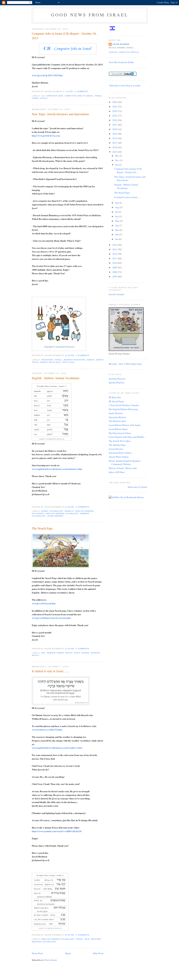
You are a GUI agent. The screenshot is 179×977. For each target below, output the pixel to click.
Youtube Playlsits (117, 378)
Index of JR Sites (117, 472)
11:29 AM (69, 507)
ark (43, 653)
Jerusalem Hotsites (117, 417)
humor (60, 653)
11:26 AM (69, 649)
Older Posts (98, 953)
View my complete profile (124, 52)
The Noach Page (42, 528)
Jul (117, 211)
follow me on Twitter (137, 486)
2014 (115, 244)
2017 (115, 142)
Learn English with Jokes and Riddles (126, 436)
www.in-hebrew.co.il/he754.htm (47, 729)
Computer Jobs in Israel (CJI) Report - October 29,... (128, 170)
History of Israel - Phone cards (123, 468)
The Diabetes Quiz (117, 421)
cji (42, 96)
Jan (117, 239)
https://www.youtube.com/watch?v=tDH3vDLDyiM (56, 831)
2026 (115, 102)
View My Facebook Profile (121, 62)
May (117, 220)
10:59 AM (69, 935)
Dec (117, 155)
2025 (115, 106)
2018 (115, 138)
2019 (115, 133)
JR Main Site (115, 397)
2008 (115, 272)
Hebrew (51, 653)
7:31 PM (69, 91)
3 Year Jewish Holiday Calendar (124, 405)
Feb (117, 234)
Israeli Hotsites (116, 413)
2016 (115, 147)
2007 (115, 276)
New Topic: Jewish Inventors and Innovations (60, 114)
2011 (115, 258)
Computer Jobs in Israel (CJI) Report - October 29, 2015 (64, 35)
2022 (115, 120)
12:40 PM (69, 355)
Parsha (85, 653)
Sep (117, 202)
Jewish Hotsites (116, 448)
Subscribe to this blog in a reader (124, 85)
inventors (47, 360)
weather (96, 939)
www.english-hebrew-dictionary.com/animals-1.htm (57, 469)
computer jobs (54, 96)
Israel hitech (40, 98)
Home (68, 953)
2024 (115, 111)
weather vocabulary (44, 942)
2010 (115, 262)
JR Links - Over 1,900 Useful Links (125, 363)
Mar (117, 230)
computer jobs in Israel (79, 96)
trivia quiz (68, 362)
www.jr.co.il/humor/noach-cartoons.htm (51, 617)
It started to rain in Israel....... (50, 671)
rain (87, 939)
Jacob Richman (120, 44)
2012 (115, 253)
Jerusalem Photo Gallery (120, 452)
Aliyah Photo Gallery (119, 456)
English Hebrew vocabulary (62, 513)
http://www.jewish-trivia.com (46, 135)
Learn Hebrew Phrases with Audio (125, 425)
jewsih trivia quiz (50, 362)
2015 (115, 151)
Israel (98, 96)
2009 (115, 267)
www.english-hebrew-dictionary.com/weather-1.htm (57, 747)
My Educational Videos (120, 433)
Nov (117, 160)
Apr (117, 225)
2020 (115, 129)
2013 (115, 249)
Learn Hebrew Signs (118, 429)
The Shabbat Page (117, 444)
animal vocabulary (52, 511)
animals (69, 511)
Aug (117, 207)
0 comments (81, 91)
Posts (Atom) (51, 959)
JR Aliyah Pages (116, 401)
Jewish (90, 360)
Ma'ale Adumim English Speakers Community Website (125, 462)
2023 (115, 115)
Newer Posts (37, 953)
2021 (115, 124)
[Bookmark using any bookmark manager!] (126, 497)
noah (77, 653)
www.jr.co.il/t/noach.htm (44, 603)
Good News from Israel (89, 15)
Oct (117, 164)
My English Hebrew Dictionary (123, 409)
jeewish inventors (74, 360)
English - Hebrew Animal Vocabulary (56, 378)
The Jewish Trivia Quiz (119, 440)
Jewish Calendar (116, 294)
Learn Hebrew (55, 516)
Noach (69, 653)
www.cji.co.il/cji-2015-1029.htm (47, 75)
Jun (117, 216)
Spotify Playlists (116, 382)
